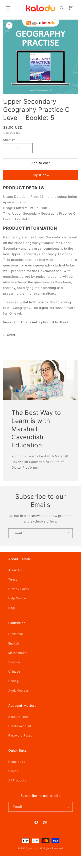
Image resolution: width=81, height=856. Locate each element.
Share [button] (11, 334)
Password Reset (20, 735)
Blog (11, 608)
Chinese (14, 671)
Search (13, 771)
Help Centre (17, 598)
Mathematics (17, 652)
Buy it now (40, 175)
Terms (12, 579)
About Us (15, 570)
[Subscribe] (67, 533)
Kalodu (33, 848)
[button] (8, 8)
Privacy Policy (18, 589)
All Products (17, 780)
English (13, 643)
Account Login (18, 716)
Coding (13, 681)
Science (14, 662)
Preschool (15, 634)
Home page (16, 761)
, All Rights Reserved (50, 848)
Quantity (9, 139)
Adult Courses (18, 690)
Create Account (19, 726)
